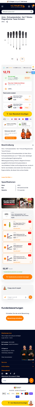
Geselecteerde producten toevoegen (18, 277)
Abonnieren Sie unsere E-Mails (10, 376)
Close (17, 362)
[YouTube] (6, 373)
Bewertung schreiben (14, 318)
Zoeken (31, 11)
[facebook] (10, 373)
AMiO (3, 22)
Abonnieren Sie (31, 380)
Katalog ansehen (2, 6)
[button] (5, 40)
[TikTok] (14, 373)
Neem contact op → (10, 138)
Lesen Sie (6, 177)
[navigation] (12, 59)
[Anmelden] (29, 6)
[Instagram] (2, 373)
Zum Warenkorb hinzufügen (18, 114)
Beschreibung (7, 145)
